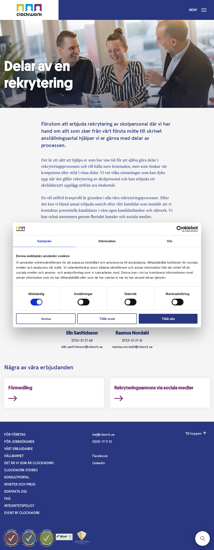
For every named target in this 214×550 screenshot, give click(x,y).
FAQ (7, 499)
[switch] (83, 302)
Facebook (100, 456)
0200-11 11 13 (102, 442)
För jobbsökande (19, 442)
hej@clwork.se (103, 435)
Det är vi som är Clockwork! (29, 463)
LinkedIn (98, 463)
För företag (15, 435)
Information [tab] (107, 241)
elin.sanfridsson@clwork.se (82, 347)
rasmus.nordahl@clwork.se (132, 347)
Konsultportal (16, 477)
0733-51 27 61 (132, 341)
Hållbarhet (14, 456)
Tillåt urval (107, 319)
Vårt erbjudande (18, 449)
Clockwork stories (21, 470)
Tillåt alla (168, 319)
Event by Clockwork (22, 513)
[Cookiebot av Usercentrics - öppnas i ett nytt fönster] (179, 229)
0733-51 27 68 (82, 341)
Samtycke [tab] (44, 241)
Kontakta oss (15, 491)
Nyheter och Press (19, 484)
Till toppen (193, 433)
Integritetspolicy (19, 506)
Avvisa (46, 319)
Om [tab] (169, 241)
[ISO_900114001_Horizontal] (64, 538)
